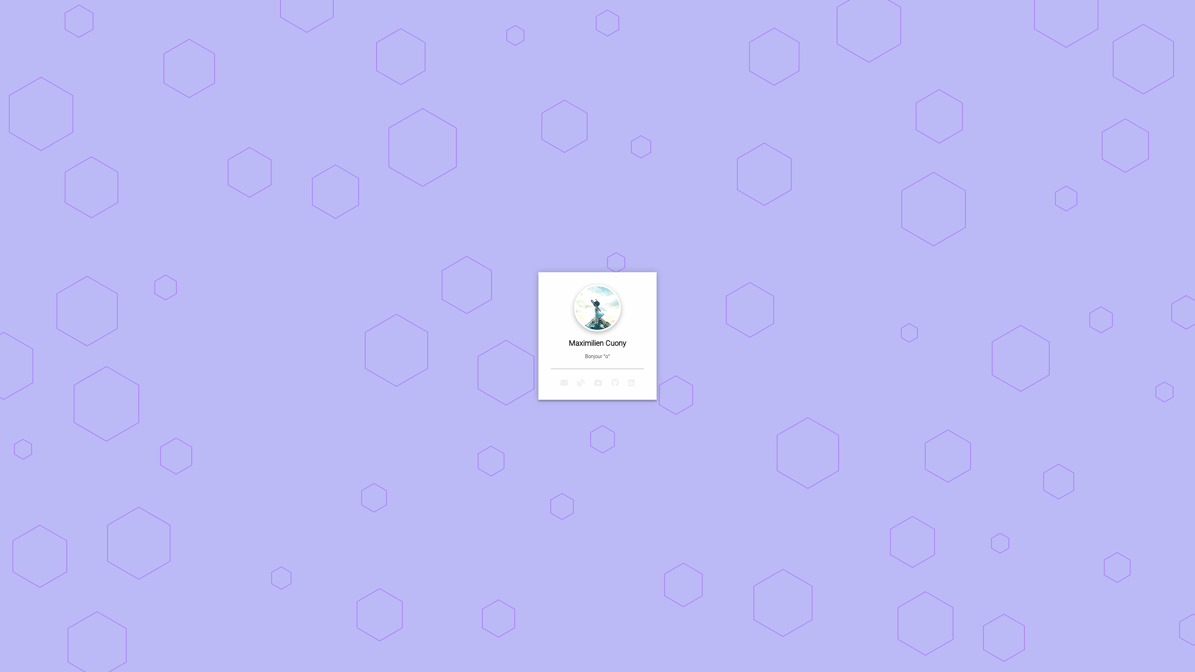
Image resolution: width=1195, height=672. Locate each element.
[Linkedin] (631, 383)
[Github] (615, 383)
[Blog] (581, 383)
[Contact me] (564, 383)
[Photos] (598, 383)
